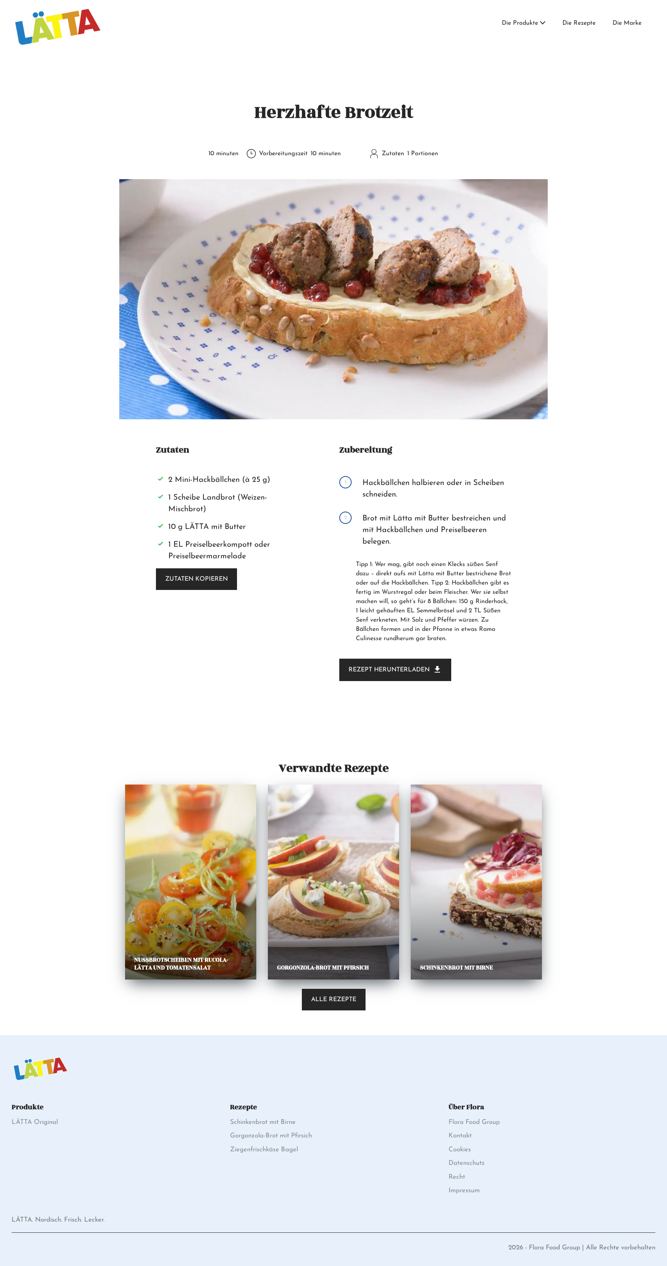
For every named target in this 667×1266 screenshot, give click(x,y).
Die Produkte (520, 23)
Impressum (464, 1190)
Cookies (460, 1149)
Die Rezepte (579, 23)
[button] (542, 23)
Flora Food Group (474, 1122)
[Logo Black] (58, 8)
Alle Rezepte (333, 1000)
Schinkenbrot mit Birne (263, 1122)
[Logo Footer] (40, 1059)
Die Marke (627, 23)
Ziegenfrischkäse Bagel (264, 1149)
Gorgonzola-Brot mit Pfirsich (271, 1135)
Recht (457, 1177)
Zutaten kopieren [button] (196, 579)
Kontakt (460, 1135)
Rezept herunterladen (389, 670)
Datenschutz (467, 1163)
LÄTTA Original (35, 1122)
